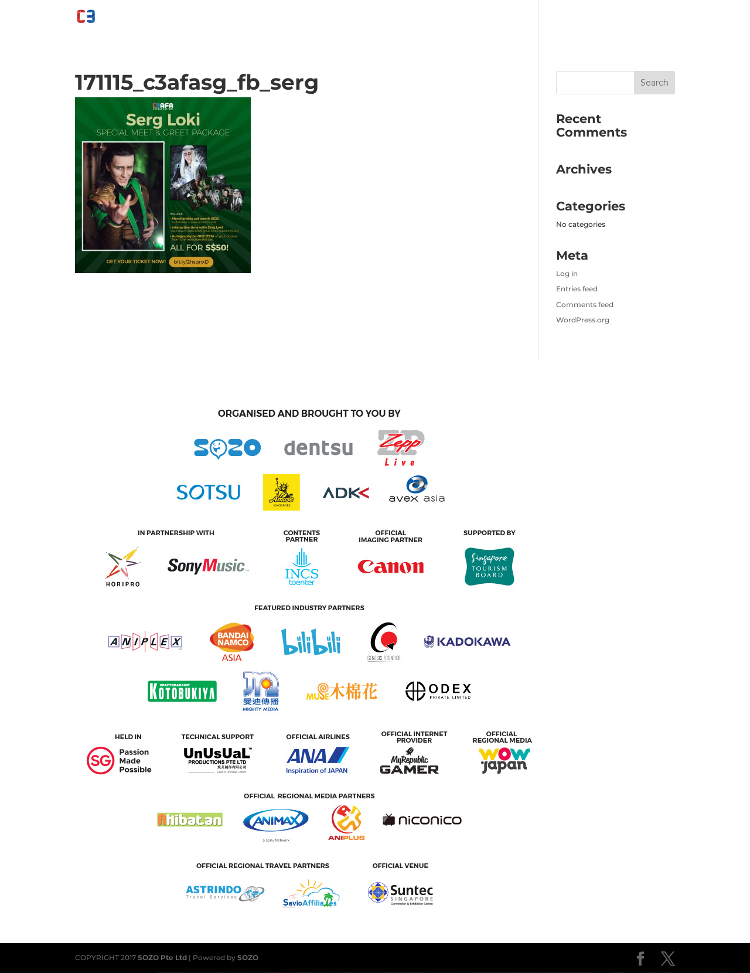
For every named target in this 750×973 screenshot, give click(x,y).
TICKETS (610, 19)
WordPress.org (582, 319)
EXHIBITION (385, 19)
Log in (567, 273)
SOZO (247, 957)
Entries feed (577, 288)
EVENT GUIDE (311, 19)
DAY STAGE (453, 19)
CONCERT (507, 19)
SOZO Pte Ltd (162, 957)
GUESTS (565, 19)
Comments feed (584, 304)
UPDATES (657, 19)
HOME (260, 19)
